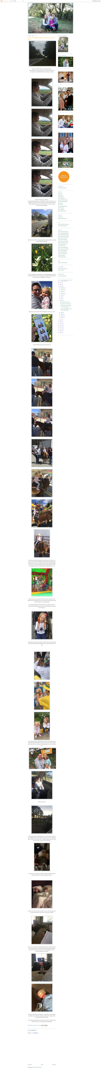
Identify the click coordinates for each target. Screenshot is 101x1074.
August (62, 295)
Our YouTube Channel (62, 187)
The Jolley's (60, 216)
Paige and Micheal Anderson (63, 224)
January (62, 317)
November (63, 289)
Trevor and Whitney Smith (63, 200)
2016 (61, 320)
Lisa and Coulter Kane (62, 275)
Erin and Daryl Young (62, 211)
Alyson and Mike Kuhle (62, 206)
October (62, 291)
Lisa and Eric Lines (61, 245)
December (63, 287)
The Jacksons (60, 203)
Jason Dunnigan (61, 207)
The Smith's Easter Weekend (65, 303)
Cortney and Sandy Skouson (63, 233)
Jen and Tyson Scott (61, 198)
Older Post (54, 1064)
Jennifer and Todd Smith (62, 201)
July (61, 296)
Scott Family (60, 195)
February (62, 316)
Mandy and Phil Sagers (62, 218)
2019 (61, 282)
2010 (61, 330)
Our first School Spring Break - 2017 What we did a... (66, 306)
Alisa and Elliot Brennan (62, 250)
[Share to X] (44, 1025)
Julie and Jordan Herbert (62, 252)
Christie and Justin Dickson (63, 241)
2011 (61, 329)
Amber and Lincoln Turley (63, 238)
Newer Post (30, 1064)
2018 (61, 284)
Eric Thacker (60, 204)
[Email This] (41, 1025)
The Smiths (60, 193)
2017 (61, 286)
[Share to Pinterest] (47, 1025)
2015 (61, 321)
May (62, 300)
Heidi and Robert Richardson (63, 234)
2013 (61, 325)
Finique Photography (62, 256)
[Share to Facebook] (45, 1025)
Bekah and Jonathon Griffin (63, 249)
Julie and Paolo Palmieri (62, 225)
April (62, 312)
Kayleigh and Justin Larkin (63, 242)
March (62, 314)
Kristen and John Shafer (62, 262)
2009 (61, 332)
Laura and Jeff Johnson (62, 244)
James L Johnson (61, 209)
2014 (61, 323)
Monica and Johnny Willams (63, 236)
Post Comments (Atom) (37, 1067)
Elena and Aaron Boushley (63, 247)
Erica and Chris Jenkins (62, 239)
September (63, 293)
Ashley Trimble (61, 270)
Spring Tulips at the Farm (65, 302)
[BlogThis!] (43, 1025)
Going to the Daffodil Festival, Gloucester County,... (66, 309)
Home (42, 1064)
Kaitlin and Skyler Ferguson (63, 231)
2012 (61, 327)
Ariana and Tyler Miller (62, 253)
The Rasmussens (61, 196)
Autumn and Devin (61, 255)
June (62, 298)
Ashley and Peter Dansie (62, 268)
